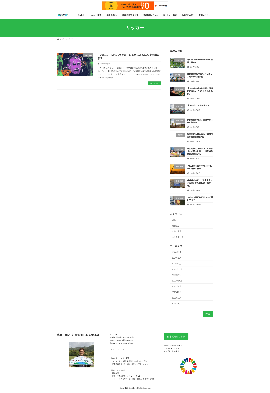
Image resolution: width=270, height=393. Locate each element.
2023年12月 (177, 269)
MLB (174, 220)
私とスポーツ (178, 237)
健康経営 (176, 225)
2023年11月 (177, 275)
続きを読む (154, 83)
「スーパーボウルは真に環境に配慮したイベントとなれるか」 (200, 91)
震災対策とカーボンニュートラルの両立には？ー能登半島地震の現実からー (200, 151)
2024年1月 (176, 263)
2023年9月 (176, 286)
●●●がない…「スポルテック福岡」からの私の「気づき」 (199, 183)
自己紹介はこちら (176, 336)
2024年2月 (176, 258)
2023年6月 (176, 303)
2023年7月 (176, 298)
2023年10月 (177, 280)
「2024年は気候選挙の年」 (199, 105)
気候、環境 (177, 231)
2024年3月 (176, 252)
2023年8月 (176, 292)
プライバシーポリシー (118, 349)
